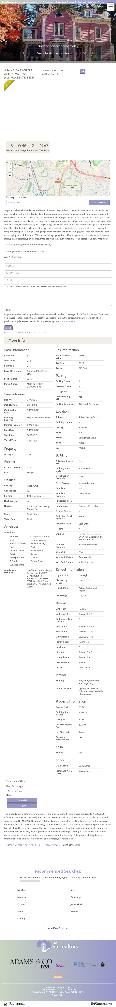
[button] (84, 53)
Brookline (21, 897)
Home (9, 844)
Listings (18, 844)
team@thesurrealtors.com (58, 987)
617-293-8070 (16, 791)
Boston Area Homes (30, 877)
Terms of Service (43, 332)
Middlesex (36, 844)
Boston (73, 890)
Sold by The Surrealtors (84, 877)
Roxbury (21, 918)
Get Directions (99, 202)
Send (8, 328)
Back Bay (21, 890)
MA (26, 844)
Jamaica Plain (76, 904)
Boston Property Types (56, 877)
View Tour (32, 440)
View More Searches (58, 928)
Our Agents (22, 805)
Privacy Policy (68, 321)
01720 (55, 844)
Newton (74, 911)
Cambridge (75, 897)
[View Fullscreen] (10, 175)
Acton (47, 844)
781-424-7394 (77, 992)
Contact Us (22, 800)
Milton (20, 911)
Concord (21, 904)
